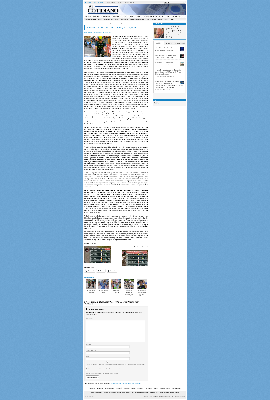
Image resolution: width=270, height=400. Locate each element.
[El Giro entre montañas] (91, 284)
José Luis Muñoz (161, 50)
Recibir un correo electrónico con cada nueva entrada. (102, 373)
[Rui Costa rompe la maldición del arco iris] (129, 284)
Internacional (106, 17)
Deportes (138, 17)
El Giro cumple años (103, 291)
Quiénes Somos (110, 2)
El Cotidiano (90, 396)
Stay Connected (130, 2)
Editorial (119, 2)
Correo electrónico (92, 350)
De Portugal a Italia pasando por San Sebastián (142, 293)
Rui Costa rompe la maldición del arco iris (129, 293)
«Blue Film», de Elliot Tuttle (164, 48)
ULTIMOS (158, 43)
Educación (106, 19)
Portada (88, 17)
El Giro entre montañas (91, 291)
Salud (167, 17)
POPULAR (169, 43)
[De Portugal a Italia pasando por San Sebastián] (142, 284)
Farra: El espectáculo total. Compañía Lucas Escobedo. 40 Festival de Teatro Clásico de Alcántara (168, 72)
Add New (155, 396)
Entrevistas (115, 19)
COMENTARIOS (180, 43)
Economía (116, 17)
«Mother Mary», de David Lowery (166, 55)
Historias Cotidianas (137, 19)
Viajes (172, 19)
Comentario (90, 318)
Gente (100, 19)
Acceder (146, 396)
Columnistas (176, 17)
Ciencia (161, 17)
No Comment (170, 50)
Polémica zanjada (116, 291)
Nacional (96, 17)
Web (87, 356)
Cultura (124, 17)
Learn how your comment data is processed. (126, 383)
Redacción (159, 89)
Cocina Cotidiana (91, 19)
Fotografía (124, 19)
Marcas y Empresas (157, 19)
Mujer (167, 19)
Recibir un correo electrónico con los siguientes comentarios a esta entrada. (109, 369)
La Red (147, 19)
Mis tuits (156, 103)
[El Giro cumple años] (103, 284)
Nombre (89, 344)
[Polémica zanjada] (116, 284)
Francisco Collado (161, 76)
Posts (150, 396)
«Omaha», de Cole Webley (164, 62)
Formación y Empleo (150, 17)
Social (131, 17)
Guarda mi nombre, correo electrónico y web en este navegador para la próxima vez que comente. (115, 364)
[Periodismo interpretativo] (135, 9)
